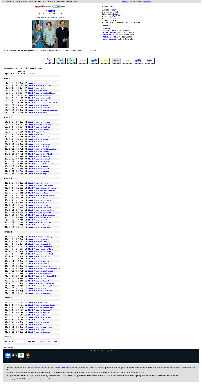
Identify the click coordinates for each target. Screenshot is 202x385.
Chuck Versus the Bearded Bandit (41, 305)
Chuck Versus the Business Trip (41, 310)
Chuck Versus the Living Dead (40, 222)
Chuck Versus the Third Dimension (42, 149)
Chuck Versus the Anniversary (40, 237)
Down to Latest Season (49, 60)
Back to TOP (9, 347)
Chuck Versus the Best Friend (40, 154)
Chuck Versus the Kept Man (39, 322)
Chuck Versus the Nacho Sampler (41, 195)
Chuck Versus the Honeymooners (41, 215)
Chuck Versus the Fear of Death (40, 254)
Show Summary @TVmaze (72, 60)
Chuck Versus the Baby (37, 320)
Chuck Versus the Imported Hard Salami (44, 103)
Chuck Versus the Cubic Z (38, 242)
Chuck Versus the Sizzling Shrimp (41, 93)
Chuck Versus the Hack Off (38, 312)
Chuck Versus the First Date (39, 122)
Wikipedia (116, 60)
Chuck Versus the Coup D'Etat (40, 244)
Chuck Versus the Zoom (37, 303)
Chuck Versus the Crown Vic (39, 108)
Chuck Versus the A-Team (38, 278)
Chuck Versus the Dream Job (39, 166)
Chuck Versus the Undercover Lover (42, 110)
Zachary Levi (108, 31)
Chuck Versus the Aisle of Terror (41, 249)
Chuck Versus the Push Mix (39, 266)
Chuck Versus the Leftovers (39, 259)
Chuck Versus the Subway (38, 225)
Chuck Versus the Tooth (37, 220)
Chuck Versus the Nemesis (38, 105)
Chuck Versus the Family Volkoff (41, 283)
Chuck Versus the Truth (37, 100)
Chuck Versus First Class (38, 193)
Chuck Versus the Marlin (37, 113)
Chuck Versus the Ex (36, 134)
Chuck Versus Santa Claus (38, 147)
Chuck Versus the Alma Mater (39, 98)
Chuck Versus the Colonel (38, 171)
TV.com (40, 68)
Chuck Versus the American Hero (41, 210)
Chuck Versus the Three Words (40, 185)
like (131, 2)
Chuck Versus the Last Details (40, 291)
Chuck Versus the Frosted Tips (40, 307)
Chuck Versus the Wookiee (38, 90)
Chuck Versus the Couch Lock (40, 246)
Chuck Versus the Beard (37, 203)
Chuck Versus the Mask (37, 198)
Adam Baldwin (109, 35)
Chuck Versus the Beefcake (39, 156)
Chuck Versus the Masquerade (40, 273)
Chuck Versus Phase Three (38, 256)
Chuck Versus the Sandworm (39, 95)
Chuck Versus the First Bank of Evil (42, 276)
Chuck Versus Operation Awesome (42, 190)
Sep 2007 (114, 10)
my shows (125, 2)
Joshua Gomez (109, 37)
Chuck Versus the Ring (37, 174)
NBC (114, 16)
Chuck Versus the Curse (37, 315)
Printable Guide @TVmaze (60, 60)
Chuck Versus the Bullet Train (40, 327)
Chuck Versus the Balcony (38, 261)
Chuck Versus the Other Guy (39, 212)
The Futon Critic (94, 60)
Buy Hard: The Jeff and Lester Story (42, 341)
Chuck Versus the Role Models (40, 217)
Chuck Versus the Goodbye (39, 332)
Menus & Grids (149, 60)
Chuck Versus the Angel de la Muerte (42, 188)
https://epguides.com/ (36, 368)
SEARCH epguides (138, 60)
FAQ (127, 60)
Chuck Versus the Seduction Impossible (44, 269)
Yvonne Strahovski (111, 33)
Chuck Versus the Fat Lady (39, 137)
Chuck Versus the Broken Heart (40, 164)
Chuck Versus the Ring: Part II (40, 227)
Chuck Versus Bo (35, 325)
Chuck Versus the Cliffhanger (39, 293)
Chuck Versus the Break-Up (39, 127)
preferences (147, 2)
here (7, 369)
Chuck (50, 11)
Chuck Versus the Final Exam (39, 208)
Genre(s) (105, 22)
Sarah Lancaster (110, 39)
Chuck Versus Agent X (37, 288)
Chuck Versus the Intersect (39, 83)
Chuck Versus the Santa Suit (39, 317)
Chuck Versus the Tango (38, 88)
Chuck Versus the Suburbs (38, 151)
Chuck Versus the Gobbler (38, 264)
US (118, 16)
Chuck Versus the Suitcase (38, 239)
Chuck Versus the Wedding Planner (42, 286)
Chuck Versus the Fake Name (39, 200)
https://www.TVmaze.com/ (66, 368)
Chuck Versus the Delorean (39, 144)
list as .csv (83, 60)
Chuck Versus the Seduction (39, 124)
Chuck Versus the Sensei (38, 142)
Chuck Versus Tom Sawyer (38, 132)
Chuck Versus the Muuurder (39, 281)
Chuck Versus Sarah (36, 330)
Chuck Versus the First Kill (38, 169)
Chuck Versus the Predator (38, 161)
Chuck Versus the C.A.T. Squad (40, 271)
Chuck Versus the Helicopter (39, 86)
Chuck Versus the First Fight (39, 251)
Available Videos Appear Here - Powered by (97, 351)
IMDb (105, 60)
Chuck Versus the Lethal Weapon (41, 159)
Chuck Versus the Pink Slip (39, 183)
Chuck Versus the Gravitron (39, 139)
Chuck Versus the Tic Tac (38, 205)
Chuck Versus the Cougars (38, 129)
